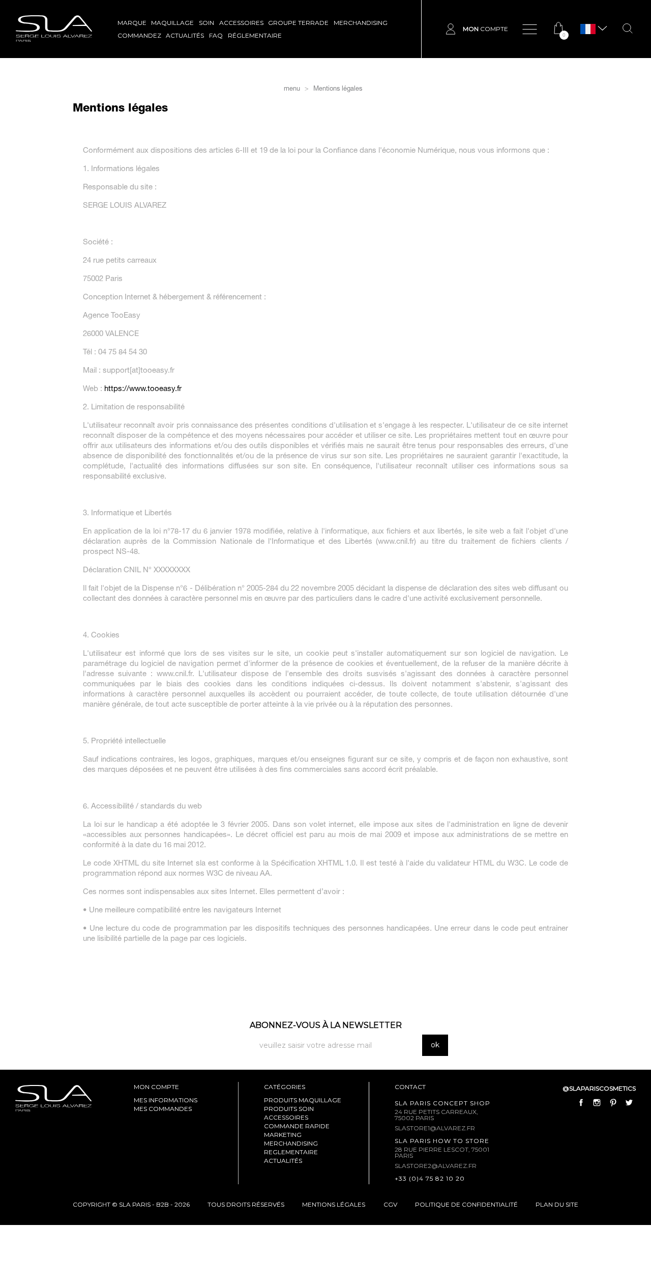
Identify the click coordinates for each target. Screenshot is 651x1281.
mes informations (165, 1100)
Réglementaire (255, 35)
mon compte (156, 1087)
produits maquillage (302, 1100)
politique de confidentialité (466, 1204)
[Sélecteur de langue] (588, 29)
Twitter (629, 1103)
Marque (131, 22)
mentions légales (333, 1204)
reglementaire (291, 1152)
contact (410, 1087)
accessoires (286, 1117)
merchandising (291, 1143)
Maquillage (172, 22)
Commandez (139, 35)
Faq (216, 35)
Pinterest (613, 1103)
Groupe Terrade (298, 22)
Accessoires (241, 22)
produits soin (289, 1108)
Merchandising (361, 22)
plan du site (557, 1204)
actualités (283, 1160)
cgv (390, 1204)
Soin (206, 22)
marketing (283, 1134)
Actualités (185, 35)
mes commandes (163, 1108)
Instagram (597, 1103)
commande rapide (297, 1126)
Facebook (581, 1103)
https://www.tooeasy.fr (143, 389)
